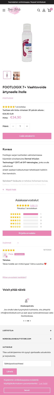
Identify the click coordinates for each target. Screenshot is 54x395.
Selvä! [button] (27, 390)
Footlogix (8, 98)
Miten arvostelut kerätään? (14, 277)
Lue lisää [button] (43, 383)
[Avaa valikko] (4, 10)
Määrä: (6, 126)
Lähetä (10, 371)
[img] (9, 250)
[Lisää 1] (27, 126)
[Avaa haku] (38, 10)
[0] (49, 10)
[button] (9, 107)
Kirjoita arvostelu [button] (27, 233)
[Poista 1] (13, 126)
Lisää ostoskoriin (27, 136)
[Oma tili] (44, 10)
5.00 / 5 (33, 205)
